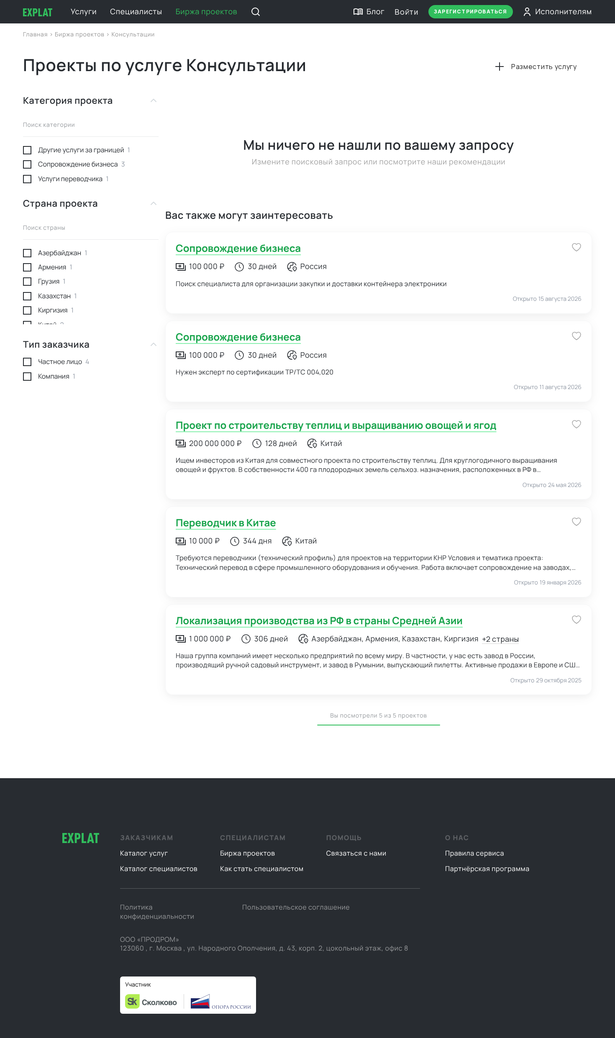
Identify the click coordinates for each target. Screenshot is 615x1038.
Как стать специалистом (261, 868)
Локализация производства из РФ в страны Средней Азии (319, 621)
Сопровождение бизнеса (238, 248)
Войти (406, 11)
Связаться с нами (356, 853)
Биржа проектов (207, 12)
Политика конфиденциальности (157, 911)
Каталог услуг (144, 853)
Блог (375, 12)
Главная (36, 34)
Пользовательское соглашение (296, 907)
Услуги (84, 12)
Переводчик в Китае (226, 523)
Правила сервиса (474, 853)
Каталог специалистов (158, 868)
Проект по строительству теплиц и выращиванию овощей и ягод (336, 425)
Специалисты (136, 12)
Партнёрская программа (487, 868)
